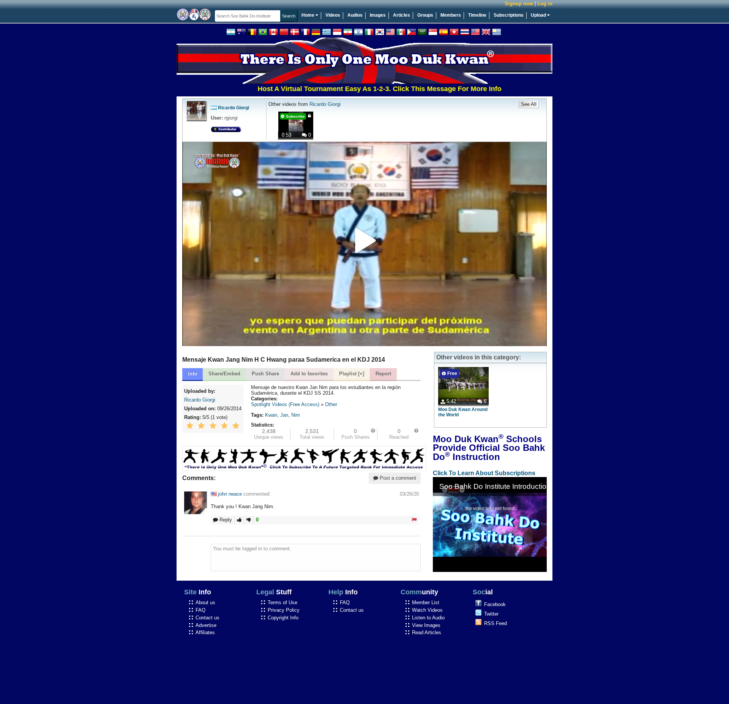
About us (205, 602)
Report (383, 373)
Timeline (477, 15)
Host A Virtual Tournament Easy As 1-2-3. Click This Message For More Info (355, 89)
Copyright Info (283, 618)
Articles (401, 15)
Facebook (495, 604)
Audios (355, 15)
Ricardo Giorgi (233, 107)
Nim (295, 415)
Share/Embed (224, 373)
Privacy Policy (284, 610)
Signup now (519, 3)
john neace (230, 494)
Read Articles (426, 632)
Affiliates (205, 632)
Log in (544, 3)
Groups (425, 15)
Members (450, 15)
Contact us (207, 618)
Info (192, 373)
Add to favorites (309, 373)
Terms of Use (282, 602)
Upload (539, 15)
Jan (284, 415)
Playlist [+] (351, 373)
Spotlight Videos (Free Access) (285, 404)
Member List (425, 602)
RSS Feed (495, 623)
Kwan (271, 415)
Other (331, 404)
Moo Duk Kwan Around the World (463, 412)
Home (308, 15)
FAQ (200, 610)
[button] (364, 244)
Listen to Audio (428, 618)
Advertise (206, 625)
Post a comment (397, 478)
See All (528, 104)
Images (378, 15)
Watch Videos (427, 610)
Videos (332, 15)
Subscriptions (509, 15)
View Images (426, 625)
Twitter (491, 614)
